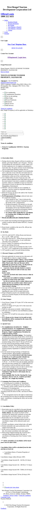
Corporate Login (5, 497)
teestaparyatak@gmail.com (8, 82)
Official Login (7, 14)
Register (6, 33)
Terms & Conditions (6, 108)
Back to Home (5, 72)
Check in (3, 132)
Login (6, 32)
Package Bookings (13, 23)
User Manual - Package (14, 28)
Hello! (6, 20)
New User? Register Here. (17, 44)
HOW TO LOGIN (17, 48)
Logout (10, 30)
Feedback (6, 495)
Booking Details (12, 22)
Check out (4, 134)
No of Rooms (5, 135)
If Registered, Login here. (17, 57)
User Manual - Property (14, 27)
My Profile (11, 25)
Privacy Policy (14, 495)
